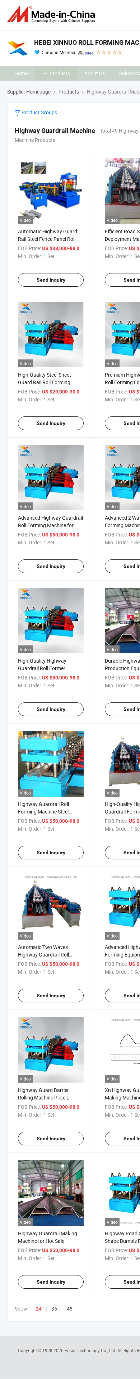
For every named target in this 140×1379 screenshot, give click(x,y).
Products (60, 73)
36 (54, 1308)
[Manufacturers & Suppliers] (52, 14)
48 (70, 1308)
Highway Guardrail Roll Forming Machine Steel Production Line (43, 811)
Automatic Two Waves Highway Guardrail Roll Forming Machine (43, 954)
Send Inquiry (51, 280)
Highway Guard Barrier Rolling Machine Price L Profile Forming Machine (45, 1097)
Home (21, 73)
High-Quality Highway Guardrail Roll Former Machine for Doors (42, 668)
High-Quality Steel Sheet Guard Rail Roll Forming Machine (44, 382)
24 (39, 1309)
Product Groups (38, 112)
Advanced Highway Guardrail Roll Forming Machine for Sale (50, 525)
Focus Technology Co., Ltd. (91, 1350)
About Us (94, 73)
